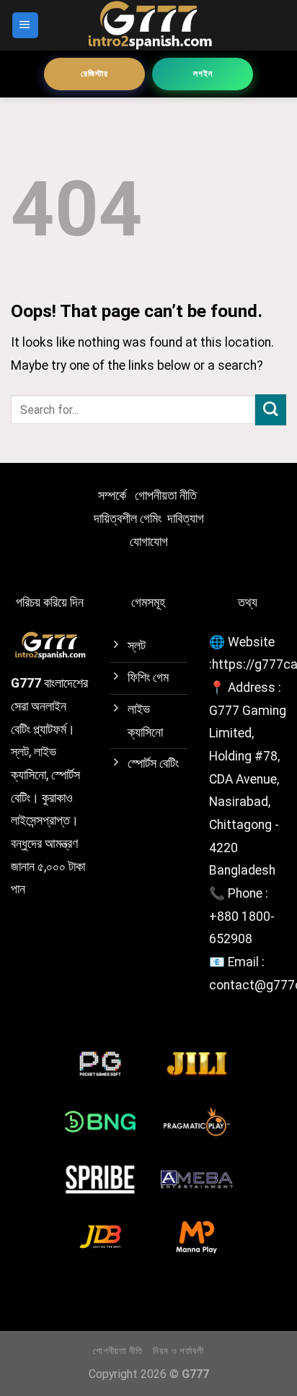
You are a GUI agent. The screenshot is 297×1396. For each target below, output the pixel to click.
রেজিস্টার (94, 74)
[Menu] (25, 25)
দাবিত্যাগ (185, 518)
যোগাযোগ (149, 541)
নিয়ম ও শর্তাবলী (178, 1350)
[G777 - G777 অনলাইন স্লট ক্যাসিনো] (148, 25)
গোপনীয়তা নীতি (166, 495)
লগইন (203, 74)
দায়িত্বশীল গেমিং (127, 518)
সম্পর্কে (112, 495)
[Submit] (270, 409)
